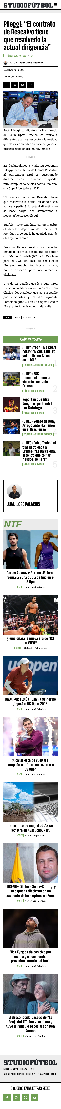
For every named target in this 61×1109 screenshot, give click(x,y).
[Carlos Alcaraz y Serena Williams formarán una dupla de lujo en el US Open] (30, 551)
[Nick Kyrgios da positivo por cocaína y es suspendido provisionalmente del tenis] (30, 930)
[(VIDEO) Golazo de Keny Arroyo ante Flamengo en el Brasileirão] (11, 426)
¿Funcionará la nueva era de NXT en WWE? (30, 640)
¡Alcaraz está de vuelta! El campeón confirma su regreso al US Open (31, 764)
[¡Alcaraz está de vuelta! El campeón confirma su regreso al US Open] (30, 738)
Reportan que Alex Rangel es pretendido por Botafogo (38, 403)
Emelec (16, 318)
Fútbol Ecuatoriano (34, 391)
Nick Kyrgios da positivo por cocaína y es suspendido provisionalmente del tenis (30, 956)
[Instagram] (16, 1097)
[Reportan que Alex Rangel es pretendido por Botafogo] (11, 404)
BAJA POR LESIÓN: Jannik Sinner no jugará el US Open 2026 (30, 701)
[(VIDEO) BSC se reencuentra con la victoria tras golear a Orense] (11, 379)
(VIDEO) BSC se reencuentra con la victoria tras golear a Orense (37, 379)
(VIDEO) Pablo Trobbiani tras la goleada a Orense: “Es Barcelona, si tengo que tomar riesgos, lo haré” (39, 451)
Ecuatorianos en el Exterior (38, 365)
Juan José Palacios (31, 62)
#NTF (19, 587)
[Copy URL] (30, 85)
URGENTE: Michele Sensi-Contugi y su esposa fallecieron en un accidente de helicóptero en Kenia (30, 891)
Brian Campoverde (35, 835)
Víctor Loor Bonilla (35, 901)
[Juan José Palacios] (6, 63)
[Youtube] (34, 1097)
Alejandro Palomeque (35, 648)
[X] (14, 85)
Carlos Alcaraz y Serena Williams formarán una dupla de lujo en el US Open (30, 577)
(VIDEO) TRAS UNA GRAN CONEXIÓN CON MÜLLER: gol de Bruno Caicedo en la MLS (39, 354)
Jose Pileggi (29, 318)
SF (32, 56)
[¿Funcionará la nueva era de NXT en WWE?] (30, 616)
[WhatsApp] (22, 85)
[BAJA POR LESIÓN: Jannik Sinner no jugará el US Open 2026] (30, 677)
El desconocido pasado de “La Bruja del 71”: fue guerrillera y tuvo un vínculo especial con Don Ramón (30, 1024)
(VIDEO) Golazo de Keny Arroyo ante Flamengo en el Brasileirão (38, 425)
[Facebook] (6, 85)
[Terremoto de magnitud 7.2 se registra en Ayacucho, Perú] (30, 803)
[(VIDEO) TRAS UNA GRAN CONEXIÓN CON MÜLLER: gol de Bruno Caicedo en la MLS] (11, 353)
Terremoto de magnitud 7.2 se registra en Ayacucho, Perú (30, 827)
